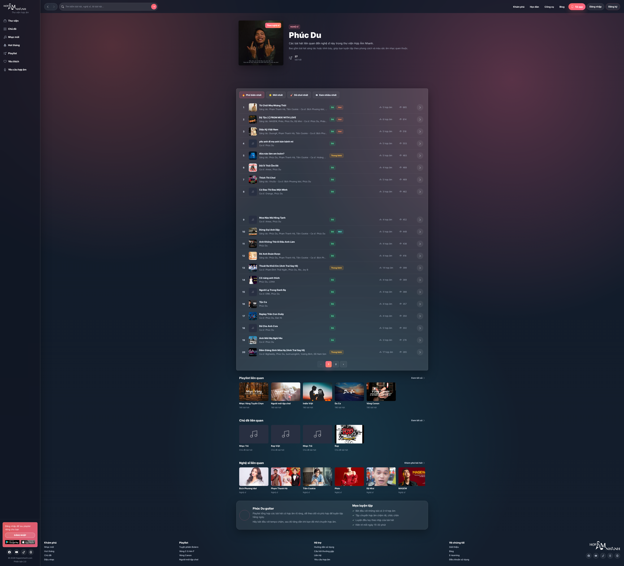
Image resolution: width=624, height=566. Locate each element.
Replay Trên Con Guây (271, 314)
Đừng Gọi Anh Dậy (269, 229)
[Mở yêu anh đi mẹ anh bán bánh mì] (420, 143)
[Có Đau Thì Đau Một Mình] (253, 192)
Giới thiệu (454, 547)
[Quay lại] (48, 6)
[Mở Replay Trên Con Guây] (420, 316)
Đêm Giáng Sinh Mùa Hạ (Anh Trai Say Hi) (282, 350)
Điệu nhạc (49, 559)
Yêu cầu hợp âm (322, 559)
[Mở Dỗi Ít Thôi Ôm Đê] (420, 167)
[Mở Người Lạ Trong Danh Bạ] (420, 292)
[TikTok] (23, 552)
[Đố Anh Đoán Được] (253, 256)
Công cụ (549, 6)
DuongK (273, 133)
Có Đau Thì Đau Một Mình (273, 189)
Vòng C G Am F (186, 551)
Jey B (305, 269)
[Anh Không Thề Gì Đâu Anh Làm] (253, 244)
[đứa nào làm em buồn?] (253, 156)
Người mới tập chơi (188, 559)
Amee (268, 169)
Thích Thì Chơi (267, 177)
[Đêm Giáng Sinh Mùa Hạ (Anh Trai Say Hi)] (253, 352)
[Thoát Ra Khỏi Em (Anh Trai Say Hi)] (253, 268)
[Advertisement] (332, 77)
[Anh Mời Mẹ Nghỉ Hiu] (253, 340)
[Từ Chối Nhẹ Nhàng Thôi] (253, 107)
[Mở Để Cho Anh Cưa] (420, 328)
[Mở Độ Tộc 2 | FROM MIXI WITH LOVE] (420, 119)
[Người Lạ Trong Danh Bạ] (253, 292)
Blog (562, 6)
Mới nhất (276, 95)
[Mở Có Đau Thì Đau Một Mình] (420, 191)
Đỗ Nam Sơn (320, 354)
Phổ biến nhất (251, 95)
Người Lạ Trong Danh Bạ (272, 290)
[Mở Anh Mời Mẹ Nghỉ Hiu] (420, 340)
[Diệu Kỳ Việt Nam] (253, 131)
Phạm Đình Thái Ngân (276, 269)
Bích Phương (322, 133)
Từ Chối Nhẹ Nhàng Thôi (272, 105)
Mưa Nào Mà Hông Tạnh (272, 217)
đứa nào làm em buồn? (271, 153)
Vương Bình (306, 354)
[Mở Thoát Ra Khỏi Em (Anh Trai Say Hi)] (420, 268)
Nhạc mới (49, 547)
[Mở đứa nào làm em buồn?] (420, 155)
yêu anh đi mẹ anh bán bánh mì (276, 141)
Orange (269, 193)
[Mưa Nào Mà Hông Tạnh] (253, 220)
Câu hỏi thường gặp (324, 551)
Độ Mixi (298, 121)
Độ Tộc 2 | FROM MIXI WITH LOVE (277, 117)
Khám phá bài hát (413, 463)
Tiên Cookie (292, 109)
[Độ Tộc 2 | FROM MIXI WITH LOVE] (253, 119)
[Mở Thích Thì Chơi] (420, 179)
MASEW (273, 121)
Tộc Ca (263, 302)
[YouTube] (16, 552)
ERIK (268, 293)
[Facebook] (9, 552)
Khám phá (518, 6)
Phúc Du (289, 121)
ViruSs (272, 181)
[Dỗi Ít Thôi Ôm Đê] (253, 168)
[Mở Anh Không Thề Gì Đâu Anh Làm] (420, 244)
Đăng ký (612, 6)
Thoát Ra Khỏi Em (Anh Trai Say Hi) (278, 265)
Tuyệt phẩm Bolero (188, 547)
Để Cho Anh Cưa (268, 326)
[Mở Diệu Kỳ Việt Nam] (420, 131)
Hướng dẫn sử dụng (324, 547)
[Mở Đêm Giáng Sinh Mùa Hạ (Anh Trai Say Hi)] (420, 352)
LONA (272, 281)
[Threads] (31, 552)
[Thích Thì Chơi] (253, 180)
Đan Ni (278, 318)
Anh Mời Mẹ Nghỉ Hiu (270, 338)
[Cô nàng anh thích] (253, 280)
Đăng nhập (20, 535)
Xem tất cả (417, 378)
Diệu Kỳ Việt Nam (268, 129)
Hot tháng (49, 551)
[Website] (617, 556)
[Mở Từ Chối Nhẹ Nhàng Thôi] (420, 107)
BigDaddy (270, 354)
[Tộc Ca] (253, 304)
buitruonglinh (292, 354)
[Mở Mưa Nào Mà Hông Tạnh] (420, 219)
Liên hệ (317, 555)
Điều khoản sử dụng (459, 559)
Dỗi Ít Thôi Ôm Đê (268, 165)
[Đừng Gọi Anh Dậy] (253, 232)
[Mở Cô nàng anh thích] (420, 280)
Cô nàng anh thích (269, 277)
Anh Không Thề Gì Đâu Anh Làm (277, 241)
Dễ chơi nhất (299, 95)
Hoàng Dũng (323, 157)
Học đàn (534, 6)
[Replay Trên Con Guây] (253, 316)
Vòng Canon (185, 555)
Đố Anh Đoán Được (269, 253)
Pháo (280, 121)
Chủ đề (48, 555)
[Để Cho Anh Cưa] (253, 328)
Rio (299, 269)
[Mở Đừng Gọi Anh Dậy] (420, 231)
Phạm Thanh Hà (277, 109)
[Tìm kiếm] (154, 6)
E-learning (454, 555)
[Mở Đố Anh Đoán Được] (420, 256)
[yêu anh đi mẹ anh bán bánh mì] (253, 143)
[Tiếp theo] (54, 6)
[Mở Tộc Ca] (420, 304)
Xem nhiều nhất (326, 95)
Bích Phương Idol (315, 109)
